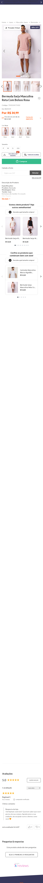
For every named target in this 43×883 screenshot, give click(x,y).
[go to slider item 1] (17, 86)
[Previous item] (1, 2)
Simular (35, 173)
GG (18, 148)
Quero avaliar (33, 780)
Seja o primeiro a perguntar (21, 855)
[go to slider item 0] (7, 86)
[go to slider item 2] (26, 86)
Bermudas (34, 22)
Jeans (11, 22)
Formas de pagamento (29, 118)
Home (4, 22)
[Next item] (41, 2)
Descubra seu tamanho (13, 154)
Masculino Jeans (22, 22)
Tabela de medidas (33, 155)
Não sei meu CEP (36, 178)
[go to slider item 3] (35, 86)
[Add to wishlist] (39, 98)
